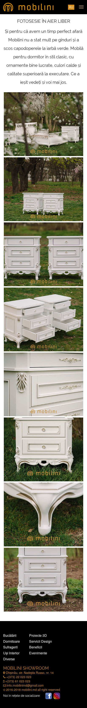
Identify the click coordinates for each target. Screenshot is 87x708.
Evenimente (38, 653)
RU (71, 7)
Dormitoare (11, 641)
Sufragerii (10, 647)
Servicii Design (40, 641)
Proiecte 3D (38, 635)
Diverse (9, 659)
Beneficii (35, 647)
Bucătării (9, 635)
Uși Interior (11, 653)
